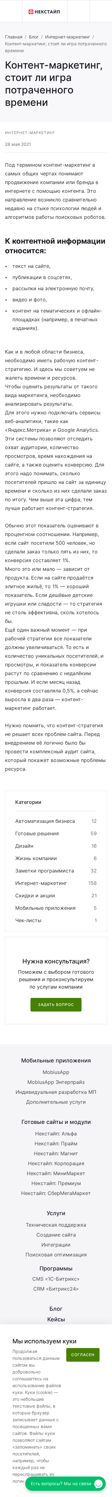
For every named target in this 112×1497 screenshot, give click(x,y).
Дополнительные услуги (56, 1102)
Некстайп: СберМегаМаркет (56, 1193)
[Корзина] (101, 11)
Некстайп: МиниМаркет (56, 1173)
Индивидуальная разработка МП (56, 1092)
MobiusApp (56, 1072)
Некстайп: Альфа (56, 1133)
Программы (56, 1268)
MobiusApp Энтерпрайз (56, 1082)
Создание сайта (56, 1235)
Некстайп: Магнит (56, 1153)
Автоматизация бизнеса (45, 821)
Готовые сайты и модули (56, 1122)
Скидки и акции (35, 895)
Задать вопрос (56, 1004)
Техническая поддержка (56, 1225)
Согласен (83, 1354)
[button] (11, 11)
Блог (34, 36)
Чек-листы (28, 920)
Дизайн (24, 846)
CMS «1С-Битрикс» (56, 1279)
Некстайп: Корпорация (56, 1163)
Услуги (56, 1213)
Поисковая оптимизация (56, 1254)
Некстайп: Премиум (56, 1183)
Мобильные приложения (45, 908)
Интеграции (56, 1245)
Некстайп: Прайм (56, 1143)
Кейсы (56, 1319)
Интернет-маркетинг (67, 36)
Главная (13, 36)
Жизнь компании (36, 858)
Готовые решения (37, 833)
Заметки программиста (44, 871)
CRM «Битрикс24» (56, 1289)
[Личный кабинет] (78, 11)
